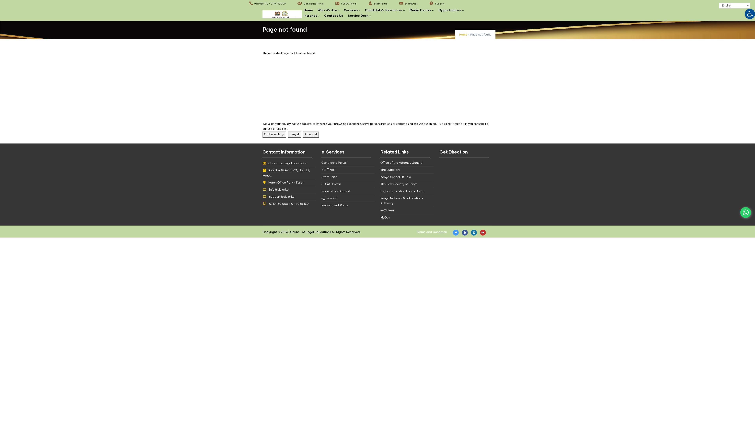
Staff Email (411, 4)
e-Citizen (387, 210)
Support (439, 4)
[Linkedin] (474, 232)
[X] (456, 232)
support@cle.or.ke (281, 196)
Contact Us (333, 15)
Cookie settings (274, 134)
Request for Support (335, 191)
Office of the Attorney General (401, 162)
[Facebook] (465, 232)
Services (351, 10)
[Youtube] (483, 232)
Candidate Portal (313, 4)
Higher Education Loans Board (402, 191)
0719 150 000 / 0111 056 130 (288, 203)
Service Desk (358, 15)
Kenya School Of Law (395, 177)
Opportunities (449, 10)
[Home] (282, 13)
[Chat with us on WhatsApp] (745, 212)
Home (308, 10)
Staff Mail (328, 169)
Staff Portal (380, 4)
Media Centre (420, 10)
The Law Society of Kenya (399, 184)
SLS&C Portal (348, 4)
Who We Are (327, 10)
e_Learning (329, 198)
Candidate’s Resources (383, 10)
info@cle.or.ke (278, 189)
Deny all (294, 134)
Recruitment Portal (334, 205)
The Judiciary (390, 169)
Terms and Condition (432, 232)
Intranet (310, 15)
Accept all (311, 134)
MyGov (385, 217)
